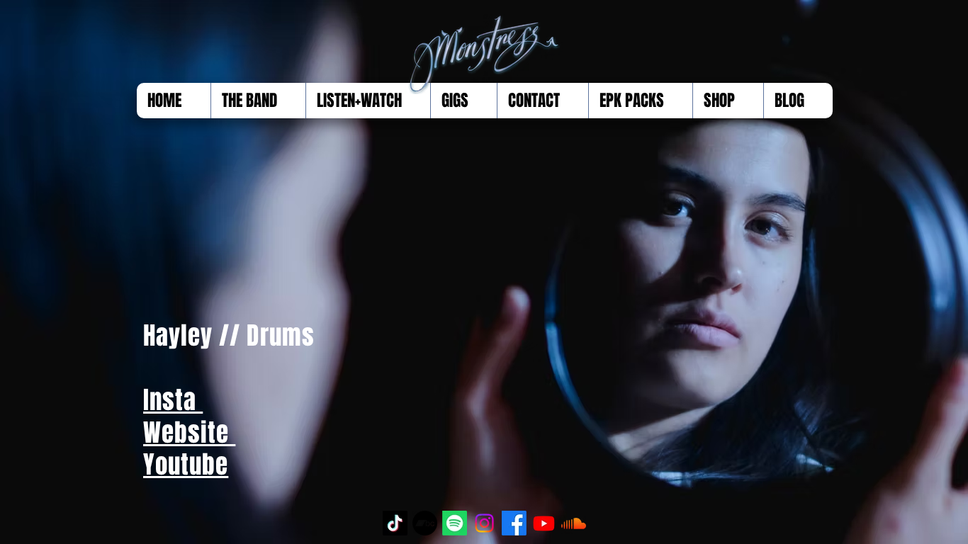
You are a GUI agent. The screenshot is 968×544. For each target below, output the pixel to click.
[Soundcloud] (573, 523)
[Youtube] (543, 523)
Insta (173, 400)
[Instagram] (484, 523)
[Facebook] (514, 523)
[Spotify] (454, 523)
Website (189, 432)
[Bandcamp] (424, 523)
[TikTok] (395, 523)
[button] (257, 100)
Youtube (185, 464)
